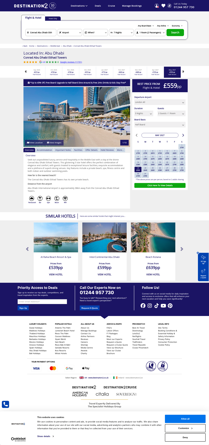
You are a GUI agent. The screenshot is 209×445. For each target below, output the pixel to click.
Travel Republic (139, 345)
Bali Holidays (34, 353)
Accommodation (44, 150)
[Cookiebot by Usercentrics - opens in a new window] (18, 439)
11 (152, 157)
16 (138, 163)
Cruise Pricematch (140, 348)
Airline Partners (87, 336)
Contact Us (86, 333)
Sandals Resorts (62, 348)
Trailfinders (137, 342)
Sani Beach (60, 342)
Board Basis (140, 119)
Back (25, 46)
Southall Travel (138, 339)
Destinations (78, 5)
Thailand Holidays (37, 333)
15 (182, 157)
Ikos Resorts (60, 350)
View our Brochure (115, 348)
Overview (29, 150)
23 (138, 169)
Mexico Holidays (36, 342)
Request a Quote (203, 277)
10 (145, 157)
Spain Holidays (35, 348)
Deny (185, 437)
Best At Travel (138, 328)
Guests (161, 108)
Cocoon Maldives (62, 336)
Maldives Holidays (37, 330)
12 (160, 157)
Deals (98, 5)
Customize (183, 428)
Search (175, 32)
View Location (36, 142)
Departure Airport (142, 97)
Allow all (185, 419)
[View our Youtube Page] (163, 305)
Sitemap (84, 345)
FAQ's (109, 328)
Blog (108, 336)
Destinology (137, 330)
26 (160, 169)
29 (182, 169)
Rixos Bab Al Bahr (62, 345)
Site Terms (162, 328)
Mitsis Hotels (61, 353)
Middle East (55, 46)
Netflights (136, 336)
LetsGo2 (136, 333)
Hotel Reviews (107, 150)
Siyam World (60, 339)
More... (120, 150)
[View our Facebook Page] (143, 305)
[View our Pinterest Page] (170, 305)
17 (145, 163)
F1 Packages (112, 333)
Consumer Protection (167, 342)
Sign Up (23, 308)
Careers (84, 342)
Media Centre (87, 348)
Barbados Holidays (37, 339)
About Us (85, 328)
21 (174, 163)
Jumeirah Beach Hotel (65, 330)
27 (167, 169)
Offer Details (91, 150)
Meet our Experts (114, 339)
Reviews (84, 339)
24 (145, 169)
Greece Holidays (36, 345)
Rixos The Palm (61, 333)
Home (31, 46)
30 (138, 174)
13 (167, 157)
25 (152, 169)
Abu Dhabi (67, 46)
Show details (43, 436)
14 (174, 157)
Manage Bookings (132, 5)
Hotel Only (53, 18)
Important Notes (63, 150)
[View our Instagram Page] (150, 305)
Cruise (111, 5)
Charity (84, 353)
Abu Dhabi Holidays (37, 350)
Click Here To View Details (160, 185)
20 (167, 163)
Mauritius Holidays (37, 336)
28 (174, 169)
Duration (138, 108)
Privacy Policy (164, 339)
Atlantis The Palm (62, 328)
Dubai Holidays (35, 328)
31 (145, 174)
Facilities (78, 150)
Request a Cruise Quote (117, 345)
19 (160, 163)
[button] (28, 117)
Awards (84, 350)
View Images (55, 142)
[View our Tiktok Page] (156, 305)
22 (182, 163)
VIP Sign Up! (203, 262)
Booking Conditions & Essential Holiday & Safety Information (167, 333)
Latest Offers (112, 330)
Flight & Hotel (33, 17)
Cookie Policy (164, 345)
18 (152, 163)
